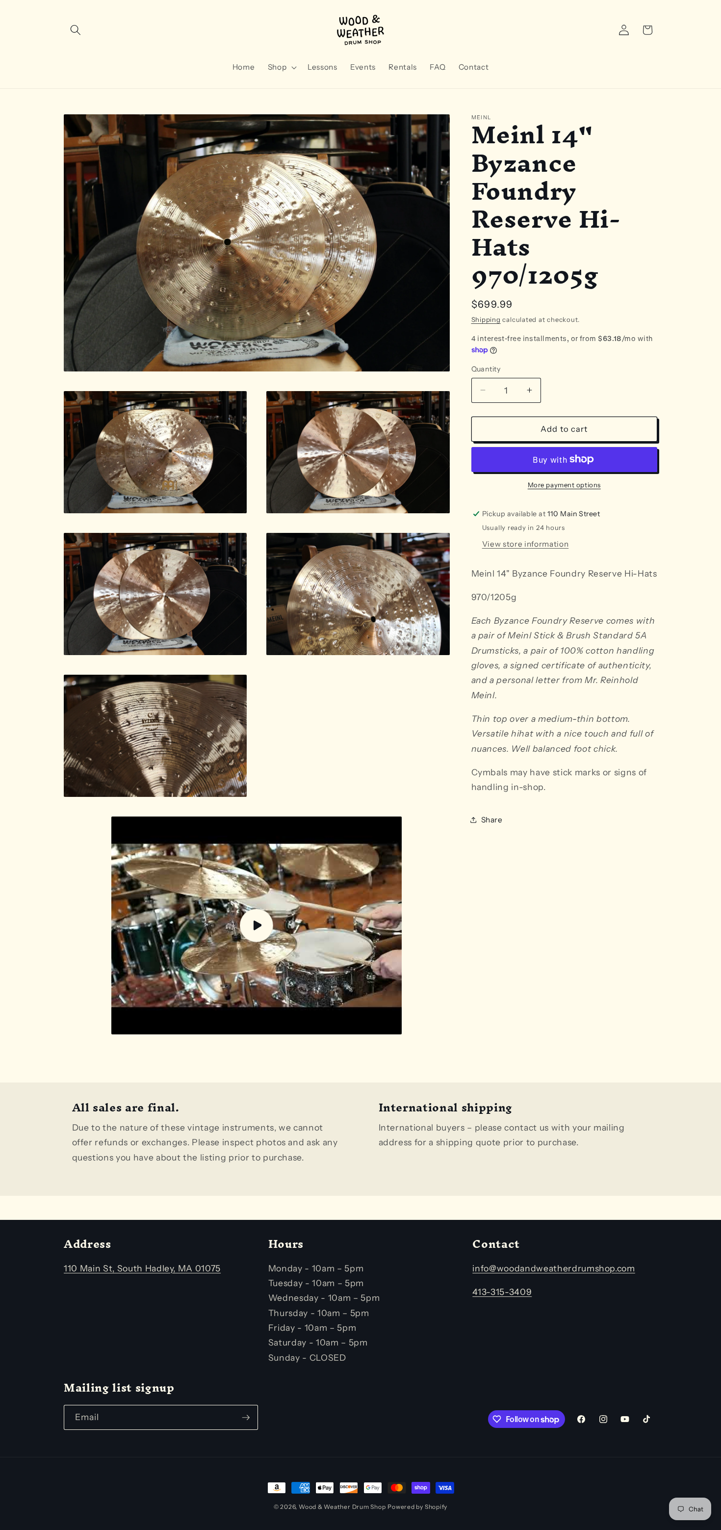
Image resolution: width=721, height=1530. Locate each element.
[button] (75, 30)
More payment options (564, 485)
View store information (525, 543)
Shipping (486, 319)
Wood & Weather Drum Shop (342, 1506)
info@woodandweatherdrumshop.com (553, 1268)
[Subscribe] (246, 1417)
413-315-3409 (502, 1292)
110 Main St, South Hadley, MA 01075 (142, 1268)
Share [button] (492, 819)
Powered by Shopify (417, 1506)
